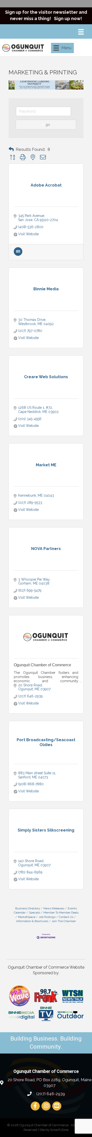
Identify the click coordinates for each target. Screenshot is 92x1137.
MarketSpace (26, 917)
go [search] (48, 125)
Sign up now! (68, 18)
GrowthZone (59, 1130)
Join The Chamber (64, 921)
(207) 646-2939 (50, 1093)
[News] (18, 255)
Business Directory (27, 908)
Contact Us (66, 917)
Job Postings (47, 917)
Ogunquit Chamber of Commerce (42, 665)
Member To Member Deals (61, 912)
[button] (11, 149)
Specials (34, 912)
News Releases (53, 908)
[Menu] (81, 32)
